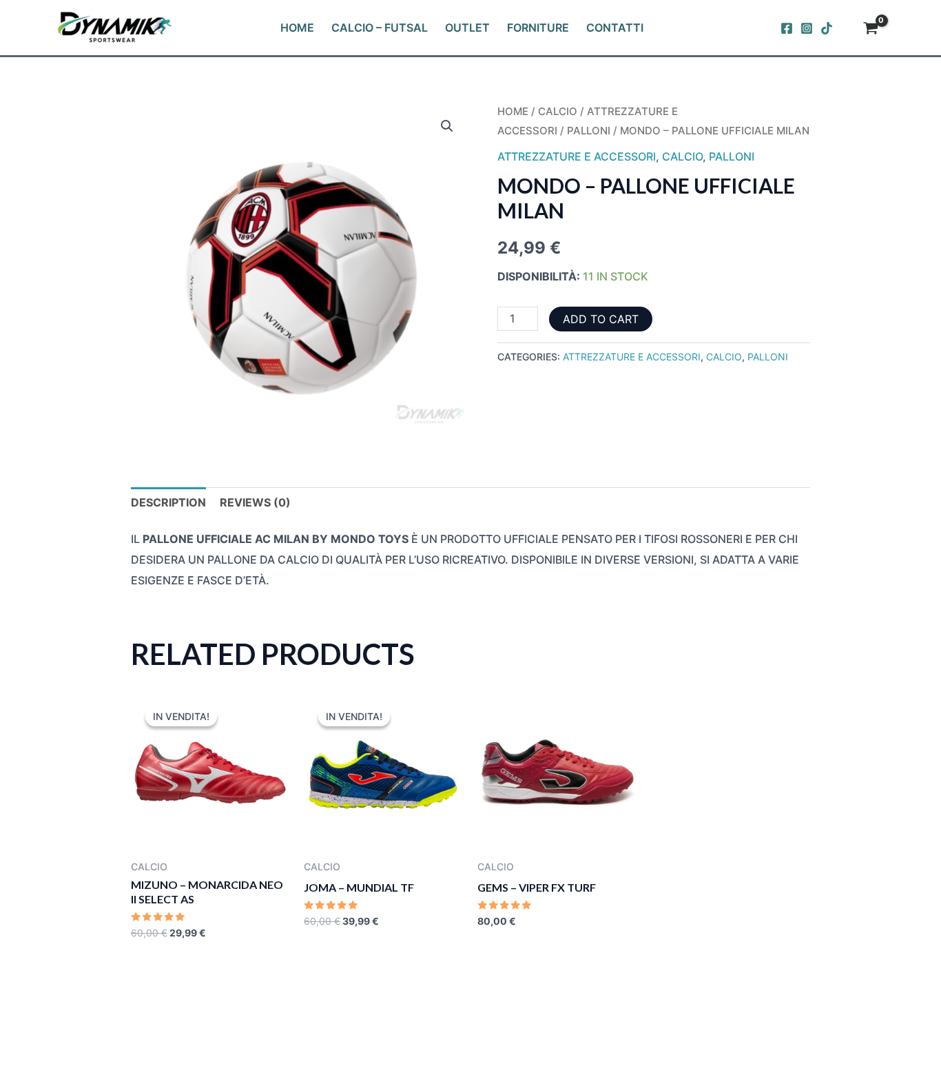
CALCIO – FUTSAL (379, 27)
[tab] (168, 503)
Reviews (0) (255, 502)
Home (512, 111)
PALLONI (588, 131)
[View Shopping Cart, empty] (870, 30)
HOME (297, 27)
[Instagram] (806, 28)
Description (168, 502)
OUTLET (467, 27)
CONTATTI (614, 27)
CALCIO (557, 111)
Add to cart (601, 319)
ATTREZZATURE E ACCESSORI (576, 156)
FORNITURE (538, 27)
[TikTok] (826, 28)
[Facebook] (786, 28)
